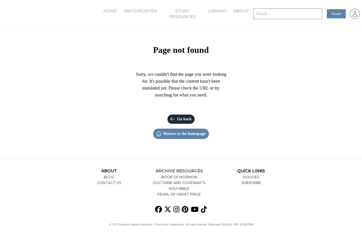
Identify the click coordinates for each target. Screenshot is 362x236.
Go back (184, 119)
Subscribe (251, 183)
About (241, 10)
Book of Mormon (179, 177)
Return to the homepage (184, 133)
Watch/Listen (140, 10)
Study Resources (182, 13)
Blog (109, 177)
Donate (336, 14)
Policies (251, 177)
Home (110, 10)
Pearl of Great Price (179, 194)
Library (217, 10)
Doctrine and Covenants (179, 183)
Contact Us (109, 183)
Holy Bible (179, 188)
